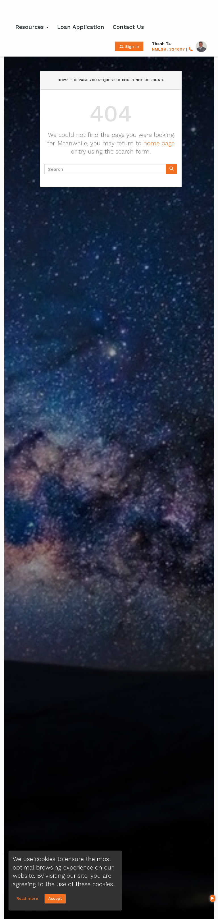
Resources (30, 26)
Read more (27, 898)
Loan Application (80, 26)
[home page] (38, 10)
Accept (55, 898)
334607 (168, 49)
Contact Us (128, 26)
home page (159, 143)
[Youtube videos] (212, 898)
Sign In (129, 46)
